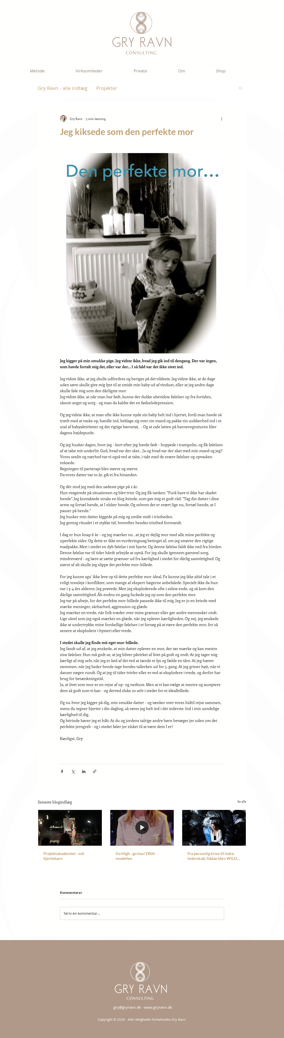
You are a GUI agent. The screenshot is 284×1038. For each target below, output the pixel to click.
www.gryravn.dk (158, 1007)
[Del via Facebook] (62, 771)
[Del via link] (95, 771)
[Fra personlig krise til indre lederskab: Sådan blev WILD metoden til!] (214, 828)
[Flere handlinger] (221, 118)
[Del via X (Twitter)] (73, 771)
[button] (49, 71)
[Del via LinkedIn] (84, 771)
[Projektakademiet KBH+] (70, 828)
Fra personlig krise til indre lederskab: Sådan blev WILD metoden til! (212, 856)
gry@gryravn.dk (127, 1007)
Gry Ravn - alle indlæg (62, 88)
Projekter (106, 88)
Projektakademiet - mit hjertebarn (63, 856)
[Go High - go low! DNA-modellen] (142, 828)
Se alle (241, 801)
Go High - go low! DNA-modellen (136, 856)
